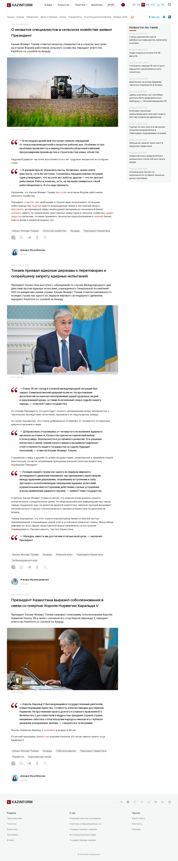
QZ (138, 4)
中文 (153, 4)
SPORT (110, 4)
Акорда (20, 17)
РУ (143, 4)
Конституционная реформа (98, 17)
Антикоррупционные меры (83, 834)
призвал (98, 216)
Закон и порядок (49, 17)
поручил (36, 205)
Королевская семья (39, 756)
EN (147, 4)
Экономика (12, 834)
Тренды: (11, 17)
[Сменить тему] (125, 5)
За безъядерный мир (24, 560)
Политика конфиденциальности (85, 823)
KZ (134, 4)
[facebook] (141, 802)
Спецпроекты (75, 17)
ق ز (158, 4)
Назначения (32, 17)
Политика (12, 823)
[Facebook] (37, 238)
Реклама (136, 829)
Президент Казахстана (97, 231)
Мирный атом (64, 554)
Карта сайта (138, 818)
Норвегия (18, 756)
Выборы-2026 (120, 17)
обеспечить (17, 209)
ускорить (16, 212)
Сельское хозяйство (54, 231)
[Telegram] (29, 238)
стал (46, 736)
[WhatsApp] (21, 238)
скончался (49, 730)
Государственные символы (83, 829)
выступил (61, 192)
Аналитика (96, 5)
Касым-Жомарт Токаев (25, 231)
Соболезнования (66, 751)
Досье (63, 17)
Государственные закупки (83, 840)
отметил (29, 202)
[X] (45, 238)
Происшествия (14, 818)
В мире (10, 840)
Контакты (137, 823)
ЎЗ (162, 4)
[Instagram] (13, 238)
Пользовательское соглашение (85, 818)
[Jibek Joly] (155, 17)
